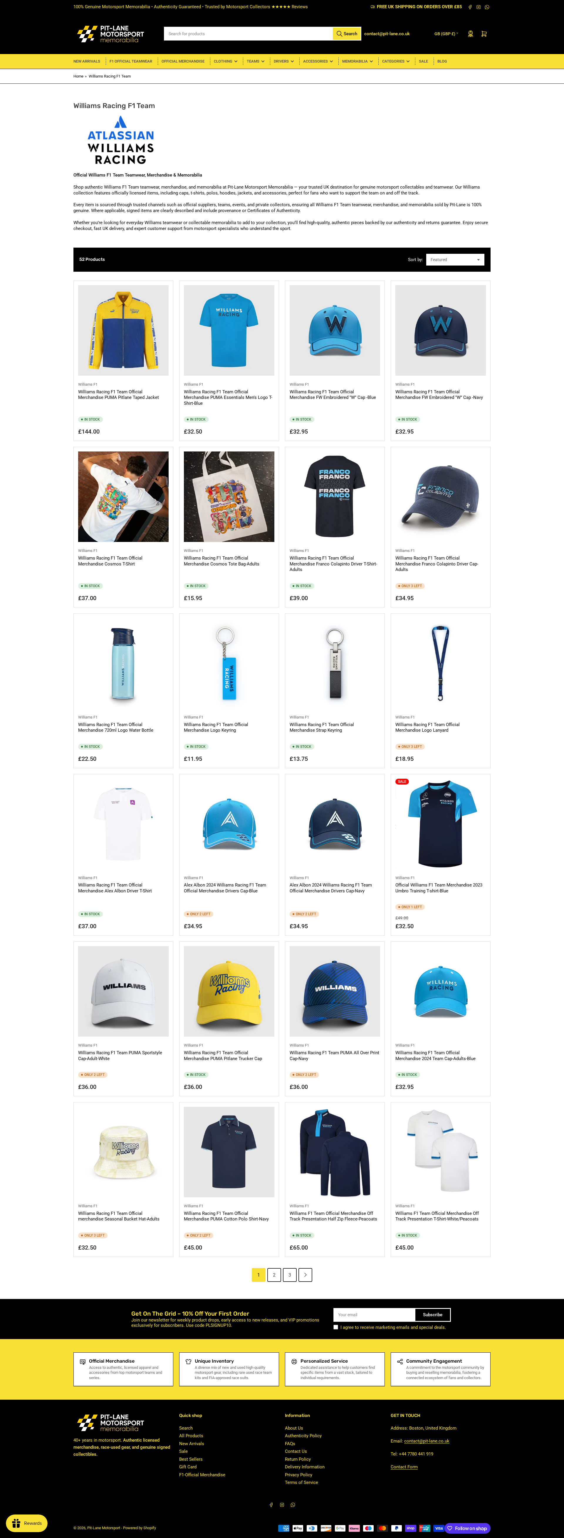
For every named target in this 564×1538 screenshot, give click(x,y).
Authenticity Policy (303, 1435)
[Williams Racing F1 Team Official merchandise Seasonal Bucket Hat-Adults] (123, 1152)
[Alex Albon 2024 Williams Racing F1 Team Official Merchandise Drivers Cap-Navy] (335, 824)
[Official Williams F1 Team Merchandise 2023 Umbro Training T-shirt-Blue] (440, 824)
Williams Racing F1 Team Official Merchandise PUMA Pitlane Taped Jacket (118, 394)
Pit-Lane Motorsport (103, 1528)
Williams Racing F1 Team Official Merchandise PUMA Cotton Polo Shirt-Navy (226, 1216)
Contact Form (404, 1467)
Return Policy (298, 1459)
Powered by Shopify (139, 1528)
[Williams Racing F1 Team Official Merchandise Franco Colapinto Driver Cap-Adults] (440, 496)
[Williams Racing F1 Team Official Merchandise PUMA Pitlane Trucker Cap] (229, 991)
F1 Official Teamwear (131, 61)
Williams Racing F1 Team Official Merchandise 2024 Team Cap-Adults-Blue (435, 1055)
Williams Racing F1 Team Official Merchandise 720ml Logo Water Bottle (115, 727)
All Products (191, 1435)
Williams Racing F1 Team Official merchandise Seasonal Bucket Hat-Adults (119, 1216)
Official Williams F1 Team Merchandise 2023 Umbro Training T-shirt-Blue (438, 888)
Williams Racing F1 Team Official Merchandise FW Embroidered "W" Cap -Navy (439, 394)
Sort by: (415, 259)
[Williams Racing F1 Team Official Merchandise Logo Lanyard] (440, 663)
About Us (294, 1428)
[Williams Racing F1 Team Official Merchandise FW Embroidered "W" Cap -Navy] (440, 330)
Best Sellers (191, 1459)
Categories (393, 61)
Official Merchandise (183, 61)
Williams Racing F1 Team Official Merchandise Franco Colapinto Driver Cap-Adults (436, 563)
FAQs (290, 1443)
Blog (442, 61)
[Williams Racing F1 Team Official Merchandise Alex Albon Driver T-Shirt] (123, 824)
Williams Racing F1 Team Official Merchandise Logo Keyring (216, 727)
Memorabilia (355, 61)
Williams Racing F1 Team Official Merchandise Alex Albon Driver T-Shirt (115, 888)
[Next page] (305, 1275)
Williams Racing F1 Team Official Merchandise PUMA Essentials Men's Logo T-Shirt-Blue (228, 397)
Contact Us (296, 1451)
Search (186, 1428)
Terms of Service (301, 1482)
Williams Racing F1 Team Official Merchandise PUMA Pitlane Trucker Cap (223, 1055)
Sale (423, 61)
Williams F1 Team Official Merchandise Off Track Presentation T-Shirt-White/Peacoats (437, 1216)
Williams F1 (88, 384)
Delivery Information (305, 1467)
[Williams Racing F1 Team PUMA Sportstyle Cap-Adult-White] (123, 991)
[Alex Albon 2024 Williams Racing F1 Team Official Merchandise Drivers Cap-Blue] (229, 824)
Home (78, 76)
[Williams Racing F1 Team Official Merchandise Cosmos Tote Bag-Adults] (229, 496)
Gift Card (188, 1467)
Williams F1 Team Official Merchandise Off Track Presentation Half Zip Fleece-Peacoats (333, 1216)
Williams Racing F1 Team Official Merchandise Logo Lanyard (427, 727)
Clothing (223, 61)
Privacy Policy (298, 1474)
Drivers (281, 61)
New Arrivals (86, 61)
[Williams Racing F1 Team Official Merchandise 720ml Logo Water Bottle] (123, 663)
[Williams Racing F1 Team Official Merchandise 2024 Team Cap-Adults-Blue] (440, 991)
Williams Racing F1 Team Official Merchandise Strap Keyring (322, 727)
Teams (253, 61)
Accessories (315, 61)
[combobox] (263, 34)
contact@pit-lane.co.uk (426, 1441)
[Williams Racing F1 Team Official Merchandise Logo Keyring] (229, 663)
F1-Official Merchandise (202, 1474)
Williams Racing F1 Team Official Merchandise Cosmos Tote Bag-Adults (221, 561)
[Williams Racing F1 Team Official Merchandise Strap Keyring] (335, 663)
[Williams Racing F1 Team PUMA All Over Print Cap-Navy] (335, 991)
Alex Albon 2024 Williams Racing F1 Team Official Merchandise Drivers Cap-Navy (331, 888)
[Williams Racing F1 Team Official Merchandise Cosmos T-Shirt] (123, 496)
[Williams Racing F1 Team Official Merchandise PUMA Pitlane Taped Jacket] (123, 330)
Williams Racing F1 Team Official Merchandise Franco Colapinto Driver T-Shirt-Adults (333, 563)
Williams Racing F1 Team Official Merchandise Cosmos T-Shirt (110, 561)
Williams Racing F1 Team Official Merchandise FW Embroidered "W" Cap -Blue (333, 394)
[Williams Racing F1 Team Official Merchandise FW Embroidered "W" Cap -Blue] (335, 330)
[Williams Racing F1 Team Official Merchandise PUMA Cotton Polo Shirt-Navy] (229, 1152)
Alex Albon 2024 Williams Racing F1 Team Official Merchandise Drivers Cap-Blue (225, 888)
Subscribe (432, 1314)
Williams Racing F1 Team (110, 76)
